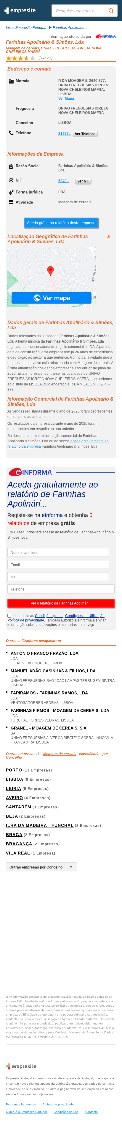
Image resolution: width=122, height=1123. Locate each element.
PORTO (14, 770)
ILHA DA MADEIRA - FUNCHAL (40, 825)
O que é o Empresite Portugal (26, 1111)
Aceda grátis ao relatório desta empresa (61, 223)
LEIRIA (13, 788)
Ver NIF (83, 181)
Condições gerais (49, 616)
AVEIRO (14, 797)
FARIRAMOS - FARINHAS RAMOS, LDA (49, 693)
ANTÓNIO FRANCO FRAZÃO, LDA (44, 653)
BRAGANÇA (19, 843)
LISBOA (14, 779)
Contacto (91, 1111)
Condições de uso (66, 1111)
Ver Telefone (85, 134)
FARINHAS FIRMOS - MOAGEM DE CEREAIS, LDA (60, 710)
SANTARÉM (18, 807)
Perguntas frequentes (21, 1104)
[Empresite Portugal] (20, 12)
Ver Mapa (66, 98)
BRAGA (14, 834)
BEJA (12, 816)
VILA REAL (18, 853)
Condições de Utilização (85, 616)
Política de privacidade (25, 620)
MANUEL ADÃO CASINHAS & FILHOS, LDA (53, 671)
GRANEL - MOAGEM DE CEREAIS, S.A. (49, 728)
